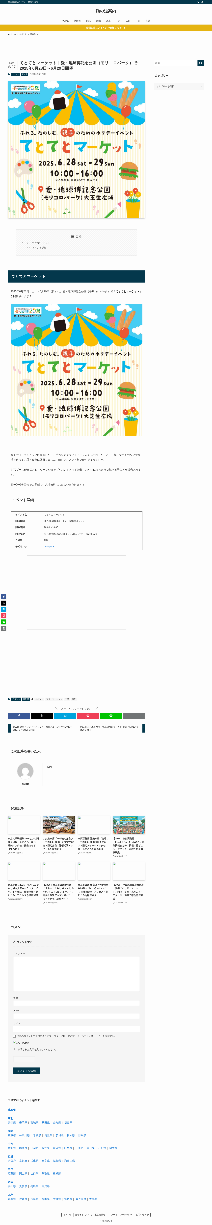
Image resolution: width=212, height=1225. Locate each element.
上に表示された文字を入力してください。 (35, 1049)
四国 (10, 1182)
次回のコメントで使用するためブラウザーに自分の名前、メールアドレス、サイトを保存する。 (66, 1036)
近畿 (10, 1156)
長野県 (46, 1148)
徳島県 (34, 1186)
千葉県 (37, 1135)
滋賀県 (57, 1160)
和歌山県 (69, 1160)
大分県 (57, 1199)
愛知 (74, 699)
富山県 (91, 1148)
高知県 (46, 1186)
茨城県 (60, 1135)
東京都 (12, 1135)
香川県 (12, 1186)
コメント (19, 953)
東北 (10, 1118)
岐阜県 (68, 1148)
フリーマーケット (54, 699)
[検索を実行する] (200, 63)
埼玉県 (48, 1135)
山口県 (34, 1173)
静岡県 (23, 1148)
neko (25, 783)
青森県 (12, 1122)
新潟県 (57, 1148)
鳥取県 (46, 1173)
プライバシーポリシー (121, 1214)
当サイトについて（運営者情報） (91, 1214)
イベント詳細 (39, 247)
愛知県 (24, 74)
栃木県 (71, 1135)
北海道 (12, 1109)
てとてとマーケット (38, 243)
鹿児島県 (81, 1199)
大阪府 (12, 1160)
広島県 (12, 1173)
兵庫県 (34, 1160)
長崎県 (34, 1199)
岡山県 (23, 1173)
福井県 (113, 1148)
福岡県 (12, 1199)
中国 (10, 1169)
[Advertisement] (74, 53)
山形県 (57, 1122)
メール (16, 1010)
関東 (10, 1131)
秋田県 (46, 1122)
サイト (16, 1023)
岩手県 (23, 1122)
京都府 (23, 1160)
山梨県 (34, 1148)
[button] (19, 716)
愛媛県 (23, 1186)
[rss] (197, 2)
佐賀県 (23, 1199)
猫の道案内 (106, 11)
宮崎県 (68, 1199)
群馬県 (82, 1135)
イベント (15, 74)
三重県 (79, 1148)
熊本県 (46, 1199)
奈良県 (46, 1160)
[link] (49, 767)
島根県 (57, 1173)
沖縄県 (93, 1199)
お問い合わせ (142, 1214)
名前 (15, 997)
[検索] (202, 2)
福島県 (68, 1122)
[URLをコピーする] (134, 716)
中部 (67, 699)
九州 (10, 1194)
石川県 (102, 1148)
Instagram (49, 546)
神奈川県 (24, 1135)
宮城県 (34, 1122)
